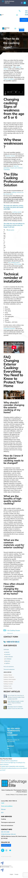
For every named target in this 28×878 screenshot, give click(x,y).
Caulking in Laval (7, 686)
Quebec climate (10, 156)
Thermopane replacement (8, 822)
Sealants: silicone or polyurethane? (9, 760)
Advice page (17, 264)
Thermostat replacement (9, 669)
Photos (12, 794)
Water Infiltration (9, 656)
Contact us (24, 20)
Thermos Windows (22, 792)
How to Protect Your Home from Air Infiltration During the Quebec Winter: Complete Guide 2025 (15, 697)
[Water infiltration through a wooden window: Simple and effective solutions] (5, 702)
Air (12, 67)
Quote (25, 794)
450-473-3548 (26, 13)
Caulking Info (9, 790)
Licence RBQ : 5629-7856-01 (9, 801)
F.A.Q (16, 794)
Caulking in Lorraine (8, 684)
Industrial (7, 652)
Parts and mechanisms (9, 666)
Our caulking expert (14, 262)
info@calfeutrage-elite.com (8, 834)
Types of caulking (9, 79)
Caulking (3, 819)
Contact (10, 746)
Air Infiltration (8, 659)
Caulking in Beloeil (8, 675)
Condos (8, 794)
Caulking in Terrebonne (9, 677)
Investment (7, 654)
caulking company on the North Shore (13, 193)
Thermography (17, 790)
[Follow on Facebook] (22, 3)
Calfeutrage (6, 649)
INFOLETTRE (6, 845)
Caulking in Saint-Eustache (10, 679)
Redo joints (7, 661)
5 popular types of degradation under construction (12, 766)
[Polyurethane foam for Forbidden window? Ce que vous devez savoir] (5, 708)
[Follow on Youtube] (25, 3)
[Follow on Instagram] (6, 850)
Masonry (24, 790)
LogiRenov (7, 663)
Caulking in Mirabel (8, 688)
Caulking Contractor (9, 328)
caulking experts (17, 212)
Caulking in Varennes (8, 681)
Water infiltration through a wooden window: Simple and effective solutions (15, 702)
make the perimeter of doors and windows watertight (13, 167)
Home (3, 790)
